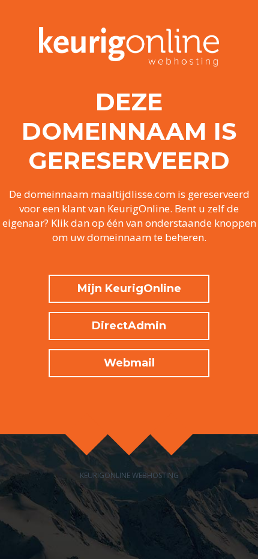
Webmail (129, 362)
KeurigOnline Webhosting (129, 475)
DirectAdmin (129, 325)
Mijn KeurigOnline (129, 288)
